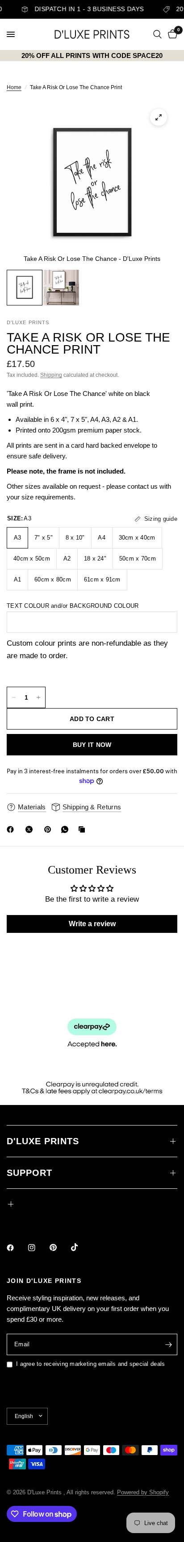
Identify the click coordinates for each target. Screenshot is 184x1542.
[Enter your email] (168, 1344)
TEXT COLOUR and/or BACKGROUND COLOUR (72, 605)
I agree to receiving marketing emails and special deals (90, 1364)
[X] (30, 829)
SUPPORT (29, 1173)
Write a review (92, 924)
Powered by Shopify (143, 1492)
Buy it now (92, 744)
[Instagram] (38, 1248)
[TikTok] (81, 1247)
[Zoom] (158, 117)
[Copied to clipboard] (83, 829)
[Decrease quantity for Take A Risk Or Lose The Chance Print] (14, 697)
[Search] (157, 34)
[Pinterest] (49, 829)
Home (14, 87)
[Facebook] (12, 829)
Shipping (51, 375)
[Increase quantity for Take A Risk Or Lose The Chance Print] (38, 697)
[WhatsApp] (66, 829)
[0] (171, 34)
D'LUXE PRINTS (43, 1141)
